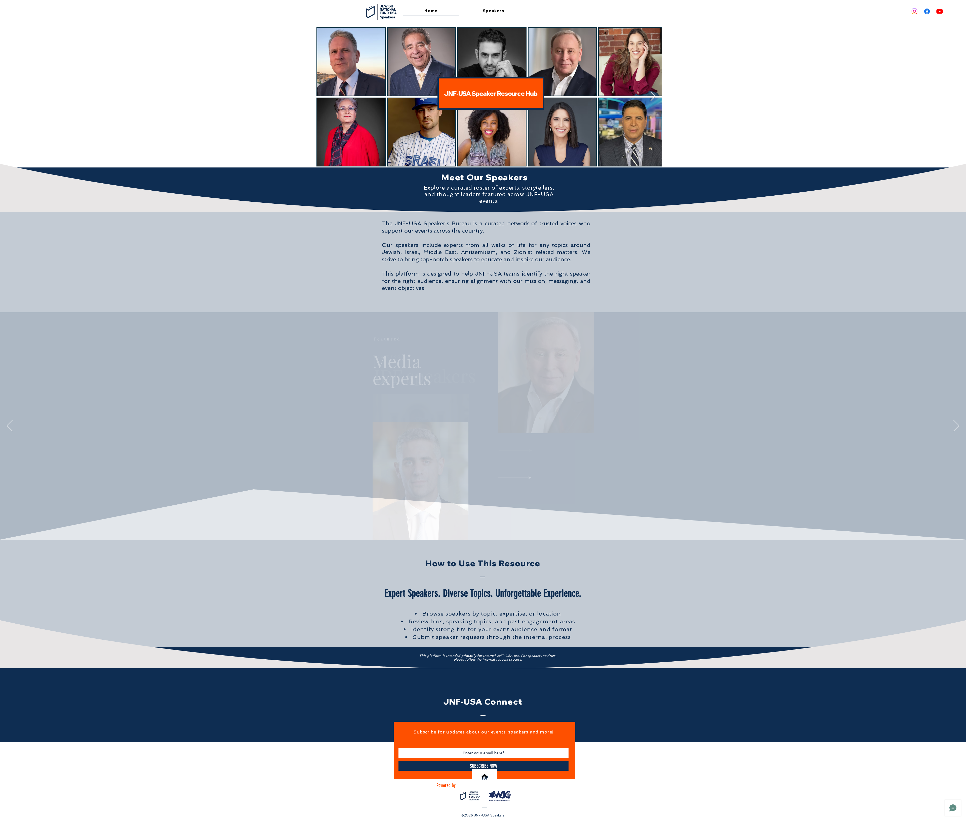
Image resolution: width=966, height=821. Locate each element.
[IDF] (479, 527)
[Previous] (10, 426)
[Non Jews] (475, 527)
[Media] (483, 527)
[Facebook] (927, 11)
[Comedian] (490, 527)
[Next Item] (653, 97)
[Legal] (487, 528)
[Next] (956, 426)
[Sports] (494, 527)
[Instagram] (914, 11)
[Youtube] (939, 11)
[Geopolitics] (472, 527)
